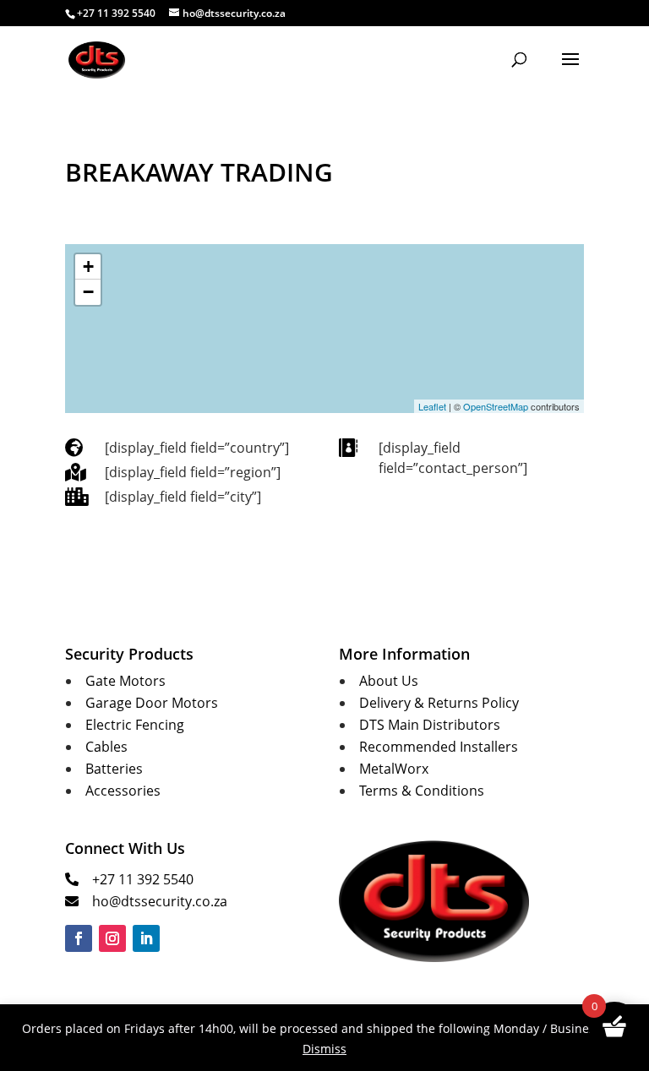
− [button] (88, 291)
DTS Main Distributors (429, 724)
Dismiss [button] (324, 1049)
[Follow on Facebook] (78, 938)
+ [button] (88, 266)
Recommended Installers (438, 746)
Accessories (123, 790)
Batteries (114, 768)
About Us (388, 680)
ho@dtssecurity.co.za (159, 901)
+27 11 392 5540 (143, 879)
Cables (106, 746)
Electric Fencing (134, 724)
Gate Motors (125, 680)
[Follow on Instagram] (112, 938)
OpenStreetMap (495, 406)
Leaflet (432, 406)
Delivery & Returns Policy (439, 702)
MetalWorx (393, 768)
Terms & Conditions (421, 790)
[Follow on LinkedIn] (146, 938)
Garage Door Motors (151, 702)
